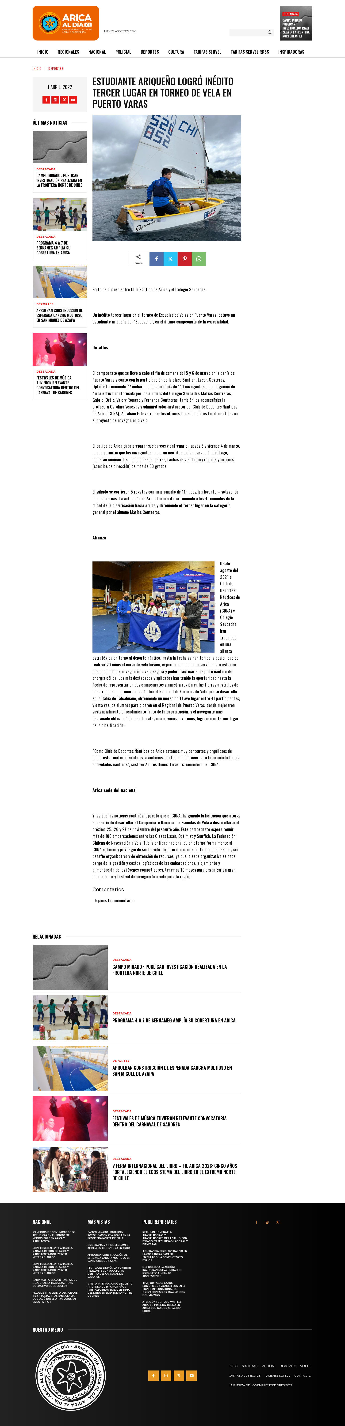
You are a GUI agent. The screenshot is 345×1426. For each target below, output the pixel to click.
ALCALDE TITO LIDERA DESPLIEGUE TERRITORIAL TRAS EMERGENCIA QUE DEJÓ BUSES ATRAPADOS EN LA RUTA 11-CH (55, 1297)
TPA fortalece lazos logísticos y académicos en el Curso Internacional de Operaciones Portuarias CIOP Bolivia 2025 (164, 1289)
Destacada (291, 14)
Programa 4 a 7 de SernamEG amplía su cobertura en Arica (53, 248)
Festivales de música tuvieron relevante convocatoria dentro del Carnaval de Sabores (58, 385)
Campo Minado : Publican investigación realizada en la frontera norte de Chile (296, 28)
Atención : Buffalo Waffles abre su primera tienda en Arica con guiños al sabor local (162, 1306)
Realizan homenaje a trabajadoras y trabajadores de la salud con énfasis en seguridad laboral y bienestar (165, 1238)
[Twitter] (64, 100)
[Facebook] (46, 100)
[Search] (269, 32)
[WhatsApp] (199, 259)
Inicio (37, 68)
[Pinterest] (185, 259)
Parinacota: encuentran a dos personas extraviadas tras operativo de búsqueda (55, 1283)
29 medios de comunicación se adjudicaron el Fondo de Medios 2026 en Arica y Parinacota (54, 1237)
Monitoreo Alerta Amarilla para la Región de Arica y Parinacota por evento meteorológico (53, 1253)
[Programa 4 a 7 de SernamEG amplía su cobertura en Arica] (60, 214)
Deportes (55, 68)
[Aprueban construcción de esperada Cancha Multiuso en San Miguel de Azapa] (60, 282)
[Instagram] (55, 100)
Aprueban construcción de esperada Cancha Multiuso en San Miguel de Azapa (59, 315)
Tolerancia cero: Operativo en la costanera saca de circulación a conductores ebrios (164, 1256)
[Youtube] (73, 100)
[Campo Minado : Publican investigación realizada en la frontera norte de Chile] (60, 147)
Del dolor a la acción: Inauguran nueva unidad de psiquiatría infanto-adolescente (162, 1272)
